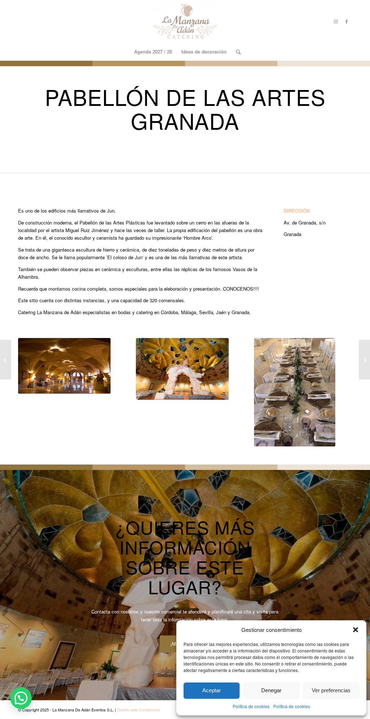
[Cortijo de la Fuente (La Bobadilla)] (364, 360)
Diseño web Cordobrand (138, 709)
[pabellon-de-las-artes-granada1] (294, 392)
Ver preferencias (331, 690)
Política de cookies (251, 706)
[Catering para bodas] (185, 21)
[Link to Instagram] (335, 21)
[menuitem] (153, 52)
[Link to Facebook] (346, 21)
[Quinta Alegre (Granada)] (5, 360)
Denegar (271, 690)
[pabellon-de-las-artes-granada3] (64, 366)
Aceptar (211, 690)
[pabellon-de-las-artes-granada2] (182, 369)
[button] (355, 629)
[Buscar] (236, 52)
